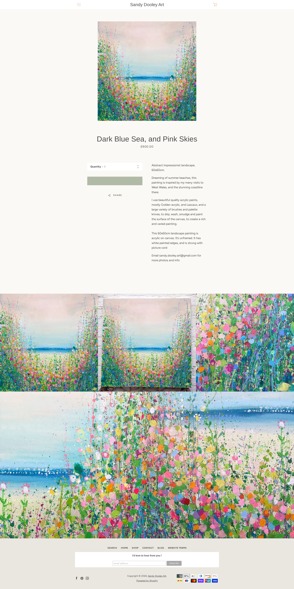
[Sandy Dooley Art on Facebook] (76, 578)
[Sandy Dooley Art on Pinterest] (81, 578)
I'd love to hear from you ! (147, 555)
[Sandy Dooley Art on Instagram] (87, 578)
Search (112, 547)
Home (124, 547)
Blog (161, 547)
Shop (135, 547)
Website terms (177, 547)
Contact (148, 547)
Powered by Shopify (147, 580)
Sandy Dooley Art (147, 4)
